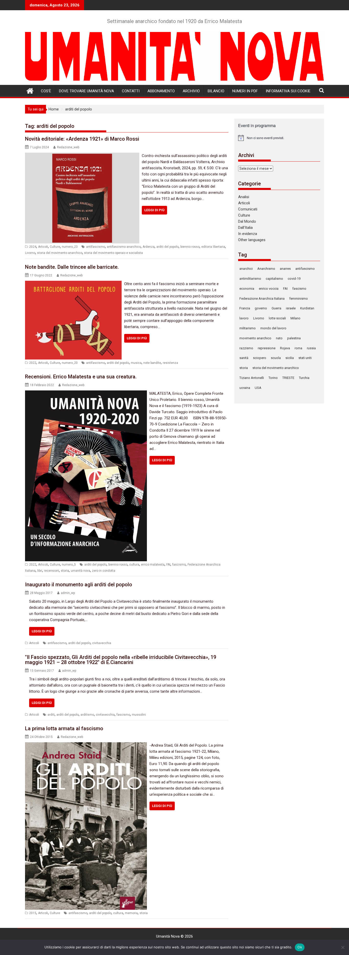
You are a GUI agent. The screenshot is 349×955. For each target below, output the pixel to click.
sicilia (289, 358)
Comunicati (247, 209)
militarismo (247, 328)
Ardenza (149, 247)
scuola (276, 358)
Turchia (304, 378)
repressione (266, 348)
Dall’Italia (245, 227)
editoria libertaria (213, 247)
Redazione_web (68, 147)
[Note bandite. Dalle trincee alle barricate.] (73, 284)
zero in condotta (103, 570)
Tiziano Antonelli (251, 378)
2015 (32, 913)
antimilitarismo (250, 278)
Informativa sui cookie (288, 91)
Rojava (285, 348)
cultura (134, 564)
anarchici (246, 269)
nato (279, 338)
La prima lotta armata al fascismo (64, 728)
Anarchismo (266, 269)
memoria (131, 913)
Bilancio (216, 91)
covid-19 (294, 278)
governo (261, 308)
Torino (273, 378)
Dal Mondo (247, 221)
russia (311, 348)
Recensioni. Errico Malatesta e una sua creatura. (81, 377)
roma (298, 348)
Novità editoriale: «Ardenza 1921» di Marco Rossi (82, 139)
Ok (299, 947)
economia (246, 288)
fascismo (179, 564)
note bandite (152, 363)
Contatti (130, 91)
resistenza (170, 363)
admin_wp (68, 593)
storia (65, 570)
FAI (168, 564)
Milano (295, 318)
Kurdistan (307, 308)
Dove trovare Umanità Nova (86, 91)
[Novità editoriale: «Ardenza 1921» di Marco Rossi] (82, 155)
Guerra (276, 308)
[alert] (279, 138)
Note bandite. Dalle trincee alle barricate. (72, 267)
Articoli (43, 247)
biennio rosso (190, 247)
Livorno (30, 253)
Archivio (191, 91)
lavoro (244, 318)
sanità (243, 358)
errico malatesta (153, 564)
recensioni (51, 570)
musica (136, 363)
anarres (285, 269)
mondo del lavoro (273, 328)
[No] (342, 947)
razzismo (246, 348)
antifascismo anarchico (124, 247)
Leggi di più (154, 210)
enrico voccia (268, 288)
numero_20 (70, 363)
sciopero (259, 358)
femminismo (298, 298)
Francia (244, 308)
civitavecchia (101, 643)
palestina (294, 338)
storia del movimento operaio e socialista (113, 253)
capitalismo (274, 278)
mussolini (139, 714)
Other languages (251, 240)
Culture (55, 247)
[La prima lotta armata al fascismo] (86, 745)
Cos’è (46, 91)
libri (39, 570)
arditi (51, 714)
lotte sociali (277, 318)
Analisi (243, 197)
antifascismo (95, 247)
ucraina (244, 388)
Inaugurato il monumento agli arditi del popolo (78, 584)
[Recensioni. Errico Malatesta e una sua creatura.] (86, 393)
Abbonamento (161, 91)
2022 (32, 363)
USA (258, 388)
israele (291, 308)
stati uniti (305, 358)
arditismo (87, 714)
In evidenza (247, 233)
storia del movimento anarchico (59, 253)
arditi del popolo (167, 247)
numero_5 (69, 564)
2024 (32, 247)
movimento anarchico (255, 338)
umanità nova (80, 570)
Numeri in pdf (245, 91)
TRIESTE (288, 378)
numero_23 (70, 247)
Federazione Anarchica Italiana (262, 298)
